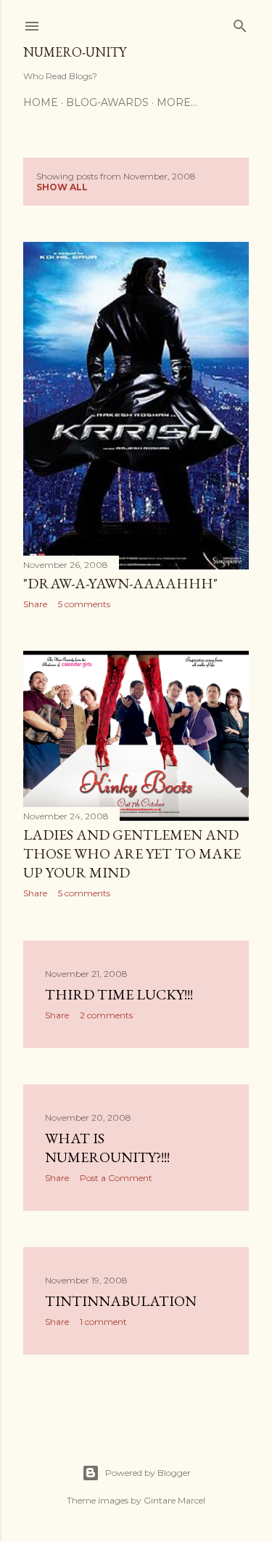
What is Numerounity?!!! (107, 1147)
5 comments (84, 603)
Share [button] (35, 603)
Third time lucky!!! (119, 994)
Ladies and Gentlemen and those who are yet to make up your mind (132, 853)
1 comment (103, 1321)
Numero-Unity (74, 52)
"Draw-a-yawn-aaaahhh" (120, 583)
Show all (62, 187)
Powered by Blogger (148, 1472)
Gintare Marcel (174, 1500)
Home (40, 102)
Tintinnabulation (121, 1300)
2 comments (106, 1015)
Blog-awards (107, 102)
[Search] (240, 23)
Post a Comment (116, 1177)
